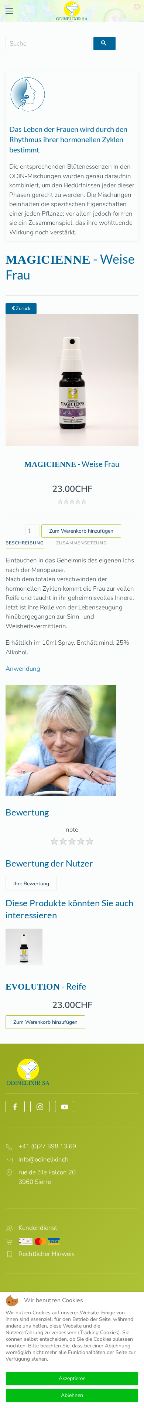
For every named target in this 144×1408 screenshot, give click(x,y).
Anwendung (23, 669)
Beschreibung (25, 543)
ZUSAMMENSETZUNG (81, 543)
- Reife (46, 986)
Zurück (23, 308)
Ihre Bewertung (31, 883)
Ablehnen (72, 1395)
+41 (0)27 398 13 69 (47, 1146)
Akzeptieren (72, 1378)
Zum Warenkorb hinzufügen (45, 1022)
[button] (9, 11)
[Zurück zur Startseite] (72, 11)
